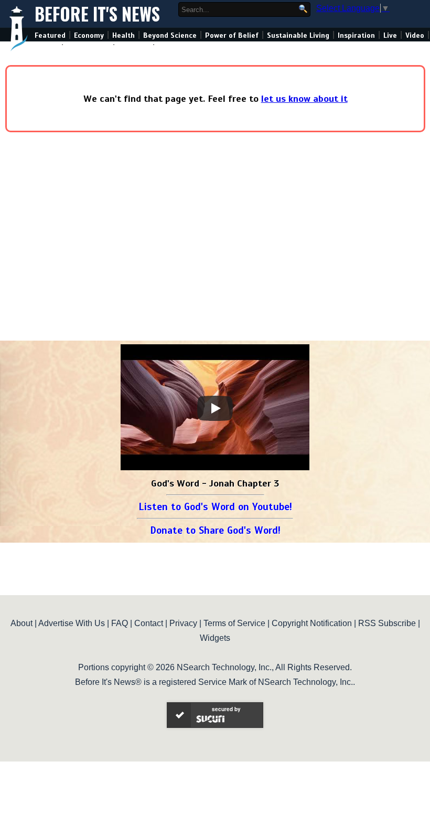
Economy (89, 35)
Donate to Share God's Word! (215, 530)
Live (390, 35)
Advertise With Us (71, 623)
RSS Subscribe (387, 623)
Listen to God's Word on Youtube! (215, 507)
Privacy (183, 623)
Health (123, 35)
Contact (148, 623)
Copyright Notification (312, 623)
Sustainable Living (298, 35)
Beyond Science (170, 35)
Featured (50, 35)
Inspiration (356, 35)
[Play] (215, 408)
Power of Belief (232, 35)
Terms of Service (234, 623)
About (21, 623)
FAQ (119, 623)
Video (414, 35)
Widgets (215, 637)
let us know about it (304, 98)
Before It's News (97, 14)
